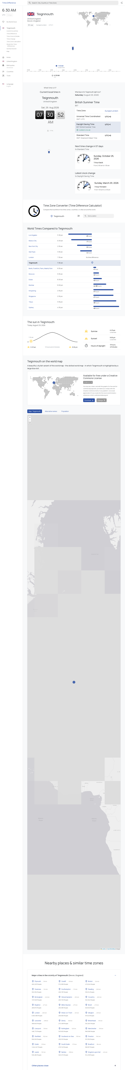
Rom (50, 268)
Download (89, 400)
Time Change (11, 39)
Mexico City (33, 241)
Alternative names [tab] (51, 411)
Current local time (12, 31)
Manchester (90, 1028)
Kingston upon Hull (92, 1052)
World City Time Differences (12, 45)
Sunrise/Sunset (11, 49)
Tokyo (31, 302)
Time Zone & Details (13, 36)
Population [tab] (65, 411)
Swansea (36, 989)
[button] (12, 61)
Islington (89, 1013)
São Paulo (32, 252)
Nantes (62, 1052)
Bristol (88, 981)
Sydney (31, 307)
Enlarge (101, 400)
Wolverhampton (65, 997)
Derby (62, 1021)
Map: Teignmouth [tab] (35, 411)
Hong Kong (32, 291)
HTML (50, 130)
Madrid (46, 268)
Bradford (89, 1044)
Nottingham (63, 1028)
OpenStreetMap (111, 949)
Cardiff (62, 981)
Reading (89, 989)
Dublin (35, 1044)
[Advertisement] (74, 47)
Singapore (32, 296)
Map (8, 51)
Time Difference (12, 33)
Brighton (36, 1005)
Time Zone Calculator (14, 41)
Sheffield (36, 1036)
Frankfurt (36, 268)
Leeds (35, 1052)
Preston (89, 1036)
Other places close (40, 1065)
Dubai (31, 280)
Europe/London (111, 111)
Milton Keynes (64, 1005)
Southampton (64, 989)
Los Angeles (33, 235)
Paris (41, 268)
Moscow (31, 274)
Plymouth (36, 981)
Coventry (89, 997)
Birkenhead (90, 1021)
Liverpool (36, 1028)
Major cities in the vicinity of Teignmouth (58, 975)
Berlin (30, 268)
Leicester (36, 1021)
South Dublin (64, 1044)
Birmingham (37, 997)
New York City (33, 246)
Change (9, 15)
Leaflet (103, 949)
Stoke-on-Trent (65, 1013)
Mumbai (31, 285)
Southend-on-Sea (66, 1036)
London (31, 257)
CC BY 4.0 (88, 382)
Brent (88, 1005)
